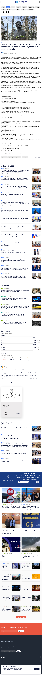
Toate (3, 7)
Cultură (37, 7)
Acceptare (37, 669)
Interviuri (23, 9)
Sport (13, 9)
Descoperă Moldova (6, 9)
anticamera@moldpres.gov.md (8, 641)
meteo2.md (10, 355)
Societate (18, 7)
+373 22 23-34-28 (5, 639)
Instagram (12, 157)
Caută (18, 651)
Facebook (5, 157)
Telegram (26, 157)
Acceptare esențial (28, 669)
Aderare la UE (31, 7)
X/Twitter (19, 157)
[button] (39, 294)
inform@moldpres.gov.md (7, 642)
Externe (17, 9)
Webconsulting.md (8, 647)
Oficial (5, 12)
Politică (12, 7)
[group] (21, 291)
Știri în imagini (30, 9)
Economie (24, 7)
